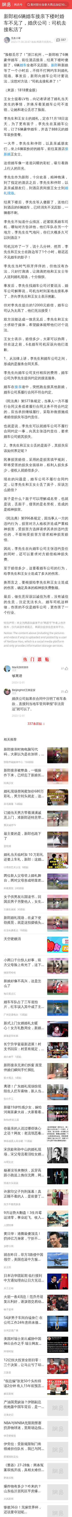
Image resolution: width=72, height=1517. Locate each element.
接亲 (18, 386)
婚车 (23, 65)
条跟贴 (35, 724)
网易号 (18, 4)
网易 (6, 4)
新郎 (54, 65)
